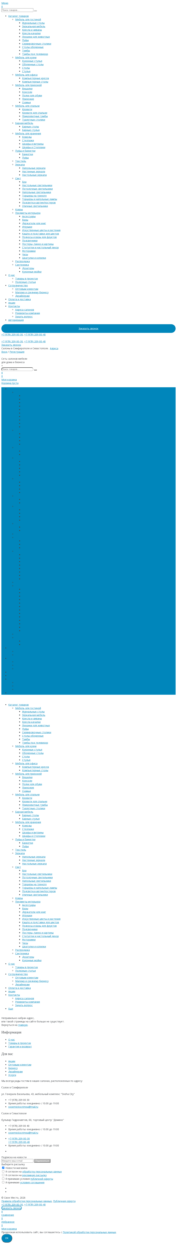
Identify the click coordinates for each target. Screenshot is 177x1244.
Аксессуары (29, 216)
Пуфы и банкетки (25, 150)
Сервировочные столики (36, 43)
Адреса (54, 348)
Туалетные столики (33, 119)
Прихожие (28, 99)
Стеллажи (28, 140)
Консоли (27, 92)
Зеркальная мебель (33, 26)
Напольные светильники (36, 192)
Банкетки (27, 154)
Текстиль (20, 161)
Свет (18, 178)
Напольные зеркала (33, 168)
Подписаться (42, 1161)
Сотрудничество (18, 285)
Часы (25, 254)
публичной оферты (41, 1178)
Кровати (27, 109)
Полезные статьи (25, 282)
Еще (10, 693)
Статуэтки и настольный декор (40, 247)
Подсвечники (30, 240)
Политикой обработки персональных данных (89, 1232)
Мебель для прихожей (28, 85)
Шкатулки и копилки (34, 257)
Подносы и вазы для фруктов (39, 237)
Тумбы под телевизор (35, 54)
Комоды (27, 137)
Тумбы (26, 50)
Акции (11, 302)
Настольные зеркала (34, 175)
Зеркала (20, 164)
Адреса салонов (24, 309)
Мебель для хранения (28, 133)
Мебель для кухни (25, 57)
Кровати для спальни (34, 112)
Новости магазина (16, 1168)
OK (6, 1238)
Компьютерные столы (35, 81)
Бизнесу (13, 1068)
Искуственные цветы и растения (41, 230)
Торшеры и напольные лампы (39, 199)
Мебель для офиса (26, 74)
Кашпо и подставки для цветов (40, 233)
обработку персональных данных (42, 1171)
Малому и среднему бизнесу (32, 292)
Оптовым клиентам (26, 289)
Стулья (26, 71)
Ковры (19, 209)
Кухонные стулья (32, 61)
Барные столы (30, 126)
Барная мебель (24, 123)
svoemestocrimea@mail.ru (23, 1106)
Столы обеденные (33, 47)
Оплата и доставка (19, 299)
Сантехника (22, 264)
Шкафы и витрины (33, 143)
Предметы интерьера (27, 213)
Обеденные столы (33, 64)
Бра (24, 181)
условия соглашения (32, 1182)
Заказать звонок (88, 328)
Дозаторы (28, 268)
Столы (26, 67)
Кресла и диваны (32, 29)
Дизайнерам (22, 295)
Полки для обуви (32, 95)
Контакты (14, 306)
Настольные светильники (37, 185)
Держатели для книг (34, 223)
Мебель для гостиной (28, 19)
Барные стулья (31, 130)
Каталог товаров (18, 16)
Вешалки (27, 88)
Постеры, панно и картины (38, 244)
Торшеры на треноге (34, 195)
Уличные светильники (35, 206)
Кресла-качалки (31, 33)
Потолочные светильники (37, 188)
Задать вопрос (24, 316)
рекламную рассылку (34, 1175)
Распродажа (22, 261)
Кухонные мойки (31, 271)
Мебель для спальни (27, 105)
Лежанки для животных (36, 36)
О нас (11, 275)
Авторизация (16, 320)
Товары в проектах (26, 278)
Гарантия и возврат (20, 1046)
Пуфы (25, 40)
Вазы (25, 219)
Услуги (12, 1075)
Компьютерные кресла (35, 78)
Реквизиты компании (27, 313)
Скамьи (26, 102)
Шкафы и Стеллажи (33, 147)
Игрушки (27, 226)
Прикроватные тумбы (35, 116)
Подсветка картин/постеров (39, 202)
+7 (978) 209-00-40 (35, 334)
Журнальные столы (33, 23)
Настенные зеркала (33, 171)
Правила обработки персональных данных (26, 1201)
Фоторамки (29, 251)
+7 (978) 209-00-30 (12, 334)
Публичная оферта (64, 1201)
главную (23, 1025)
